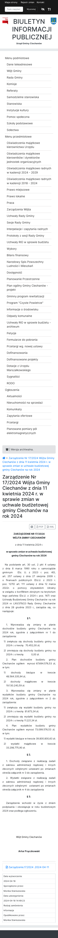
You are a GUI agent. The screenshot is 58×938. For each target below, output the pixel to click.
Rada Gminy (15, 77)
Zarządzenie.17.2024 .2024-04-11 (28, 867)
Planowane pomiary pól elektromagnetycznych (22, 431)
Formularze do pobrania (22, 339)
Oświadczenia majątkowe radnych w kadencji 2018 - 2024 (29, 181)
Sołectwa (13, 130)
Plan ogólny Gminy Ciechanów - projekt (27, 287)
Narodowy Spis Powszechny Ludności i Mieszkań (25, 264)
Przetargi (12, 422)
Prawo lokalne (16, 196)
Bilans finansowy (18, 255)
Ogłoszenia (12, 389)
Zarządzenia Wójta (19, 209)
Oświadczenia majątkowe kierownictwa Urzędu (23, 145)
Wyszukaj (31, 9)
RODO (11, 383)
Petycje (11, 333)
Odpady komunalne (19, 316)
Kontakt (40, 2)
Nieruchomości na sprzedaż (25, 402)
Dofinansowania (17, 352)
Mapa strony (11, 2)
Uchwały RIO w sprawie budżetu (28, 242)
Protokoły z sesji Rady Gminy (25, 235)
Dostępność (14, 272)
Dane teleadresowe (19, 64)
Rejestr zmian (27, 2)
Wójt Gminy (14, 71)
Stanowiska (14, 103)
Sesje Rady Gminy (18, 222)
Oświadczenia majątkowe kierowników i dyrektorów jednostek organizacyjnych (24, 157)
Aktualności (14, 396)
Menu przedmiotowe (18, 136)
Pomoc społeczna (18, 116)
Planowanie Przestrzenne (23, 279)
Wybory (12, 248)
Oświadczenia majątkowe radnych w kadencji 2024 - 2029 (29, 170)
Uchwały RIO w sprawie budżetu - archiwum (29, 324)
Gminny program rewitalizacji (25, 296)
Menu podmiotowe (17, 58)
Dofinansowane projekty (22, 359)
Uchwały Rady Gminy (20, 216)
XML (51, 526)
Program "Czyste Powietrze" (25, 302)
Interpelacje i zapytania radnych (27, 229)
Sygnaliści (13, 376)
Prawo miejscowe (18, 189)
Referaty (12, 90)
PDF (40, 526)
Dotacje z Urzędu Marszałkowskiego (19, 368)
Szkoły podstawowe (20, 123)
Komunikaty (14, 409)
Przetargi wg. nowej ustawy (25, 346)
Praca (10, 202)
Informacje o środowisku (22, 309)
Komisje (12, 84)
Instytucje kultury (18, 110)
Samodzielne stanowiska (23, 97)
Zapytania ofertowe (19, 415)
